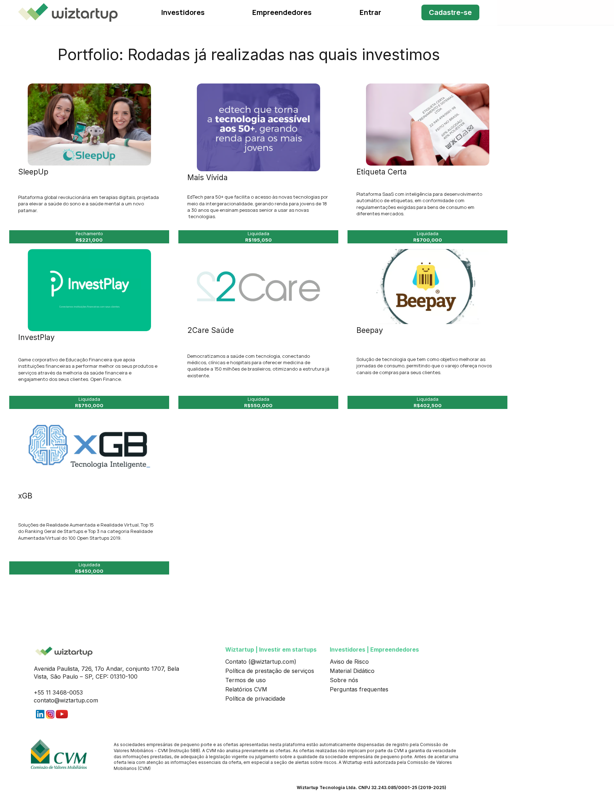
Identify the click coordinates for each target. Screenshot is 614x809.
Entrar (370, 12)
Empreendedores (282, 12)
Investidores (183, 12)
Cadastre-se (450, 12)
